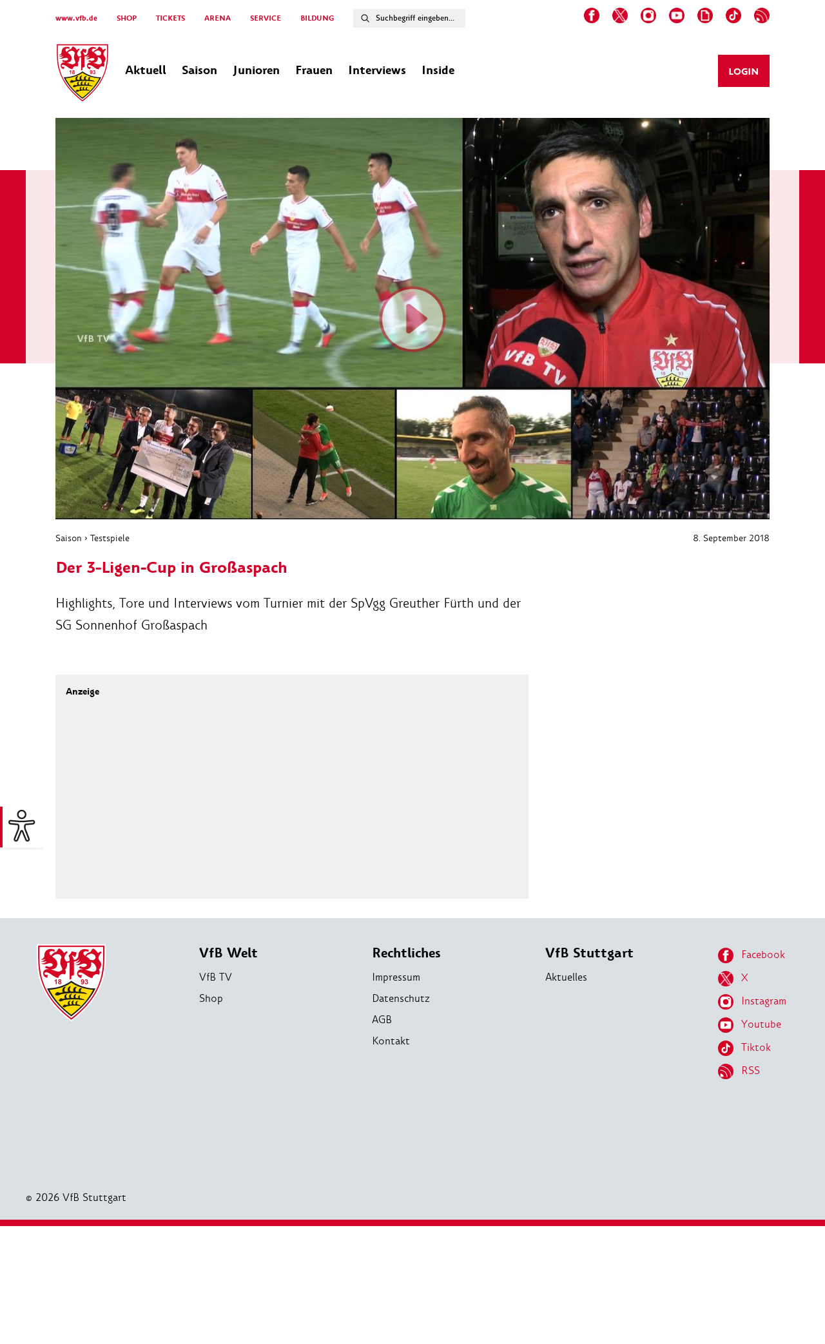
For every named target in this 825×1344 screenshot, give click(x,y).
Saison (68, 538)
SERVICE (265, 18)
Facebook (763, 954)
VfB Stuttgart (589, 953)
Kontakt (391, 1041)
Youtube (761, 1024)
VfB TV (215, 977)
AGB (382, 1019)
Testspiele (110, 538)
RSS (750, 1070)
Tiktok (756, 1047)
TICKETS (170, 18)
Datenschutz (401, 998)
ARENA (217, 18)
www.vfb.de (76, 18)
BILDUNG (317, 18)
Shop (211, 998)
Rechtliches (406, 953)
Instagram (763, 1001)
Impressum (396, 977)
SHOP (127, 18)
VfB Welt (228, 953)
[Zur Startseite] (82, 74)
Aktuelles (566, 977)
